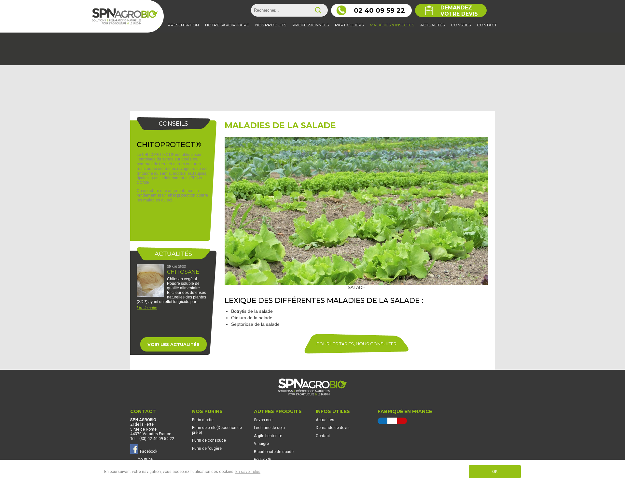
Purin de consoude (209, 440)
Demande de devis (333, 427)
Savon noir (263, 420)
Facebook (147, 451)
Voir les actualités (173, 344)
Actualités (325, 420)
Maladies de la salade (280, 125)
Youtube (145, 459)
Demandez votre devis (459, 11)
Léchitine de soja (269, 427)
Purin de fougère (207, 448)
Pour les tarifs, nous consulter (356, 343)
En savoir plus (247, 471)
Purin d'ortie (203, 420)
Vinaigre (261, 443)
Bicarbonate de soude (274, 451)
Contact (323, 436)
